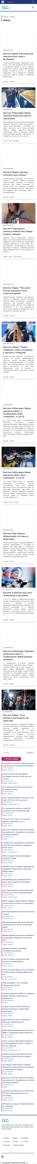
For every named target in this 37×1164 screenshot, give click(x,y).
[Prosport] (6, 7)
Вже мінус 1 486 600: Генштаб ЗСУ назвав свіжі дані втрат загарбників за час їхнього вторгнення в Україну (19, 832)
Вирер (13, 17)
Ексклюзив (24, 1138)
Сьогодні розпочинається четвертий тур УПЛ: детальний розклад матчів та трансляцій (18, 1093)
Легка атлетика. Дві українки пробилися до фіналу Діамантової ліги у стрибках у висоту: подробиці (18, 1043)
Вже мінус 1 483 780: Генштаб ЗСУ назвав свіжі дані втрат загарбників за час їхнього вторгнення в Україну (19, 1080)
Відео (10, 141)
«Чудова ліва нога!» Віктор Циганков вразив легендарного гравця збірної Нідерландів (16, 1009)
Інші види (6, 81)
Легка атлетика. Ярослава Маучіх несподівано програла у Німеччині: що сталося (17, 776)
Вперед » (30, 752)
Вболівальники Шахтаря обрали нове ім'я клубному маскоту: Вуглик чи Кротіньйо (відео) (18, 924)
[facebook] (3, 2)
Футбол (10, 770)
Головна (6, 1138)
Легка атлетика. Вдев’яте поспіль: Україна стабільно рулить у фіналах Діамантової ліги (18, 972)
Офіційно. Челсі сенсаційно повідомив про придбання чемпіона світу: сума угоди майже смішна (18, 869)
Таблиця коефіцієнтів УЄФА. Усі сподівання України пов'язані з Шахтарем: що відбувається (18, 996)
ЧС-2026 (24, 1141)
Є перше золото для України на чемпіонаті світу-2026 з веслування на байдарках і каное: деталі (18, 845)
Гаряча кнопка (17, 256)
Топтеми (6, 1141)
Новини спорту (12, 783)
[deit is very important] (18, 38)
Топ (19, 804)
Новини (12, 81)
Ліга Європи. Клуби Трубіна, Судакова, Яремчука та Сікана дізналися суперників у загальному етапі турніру (18, 1067)
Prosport (5, 17)
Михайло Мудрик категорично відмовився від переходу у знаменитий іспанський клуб (18, 937)
